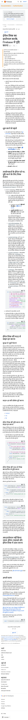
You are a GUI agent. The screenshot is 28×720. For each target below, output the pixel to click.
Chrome (3, 701)
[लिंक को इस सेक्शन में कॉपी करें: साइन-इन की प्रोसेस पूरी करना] (4, 403)
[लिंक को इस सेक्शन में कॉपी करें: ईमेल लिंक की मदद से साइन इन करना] (16, 339)
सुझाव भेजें (6, 32)
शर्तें (1, 713)
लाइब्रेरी (2, 657)
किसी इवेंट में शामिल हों (5, 674)
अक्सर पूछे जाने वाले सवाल (5, 690)
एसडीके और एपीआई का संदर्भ (6, 652)
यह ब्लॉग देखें (3, 665)
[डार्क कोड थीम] (22, 291)
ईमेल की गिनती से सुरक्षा (17, 570)
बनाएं (5, 26)
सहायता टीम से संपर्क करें (5, 679)
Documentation (6, 6)
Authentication (18, 6)
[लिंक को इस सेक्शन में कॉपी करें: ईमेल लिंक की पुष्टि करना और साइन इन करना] (14, 424)
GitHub (2, 659)
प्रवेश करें (24, 1)
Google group (4, 684)
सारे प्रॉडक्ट (3, 708)
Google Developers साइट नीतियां (10, 639)
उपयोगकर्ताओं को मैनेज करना (9, 595)
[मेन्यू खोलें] (2, 1)
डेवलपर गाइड (3, 650)
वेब (6, 418)
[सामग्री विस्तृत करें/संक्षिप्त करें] (18, 50)
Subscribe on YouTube (5, 671)
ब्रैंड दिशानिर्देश (3, 688)
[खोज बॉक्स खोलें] (18, 1)
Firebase (4, 24)
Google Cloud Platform (6, 706)
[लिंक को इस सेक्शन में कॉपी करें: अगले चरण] (13, 578)
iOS (6, 415)
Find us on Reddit (4, 667)
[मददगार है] (17, 29)
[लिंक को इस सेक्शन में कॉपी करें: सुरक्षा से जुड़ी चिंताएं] (18, 343)
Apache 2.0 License (8, 638)
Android (7, 413)
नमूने (2, 655)
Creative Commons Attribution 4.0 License (10, 637)
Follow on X (3, 669)
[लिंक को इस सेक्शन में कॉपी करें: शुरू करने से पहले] (18, 128)
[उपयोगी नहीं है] (19, 29)
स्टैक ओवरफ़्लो (3, 682)
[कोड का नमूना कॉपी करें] (24, 291)
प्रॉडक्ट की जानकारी (4, 686)
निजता (5, 713)
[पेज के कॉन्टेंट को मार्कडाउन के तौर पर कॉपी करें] (14, 45)
